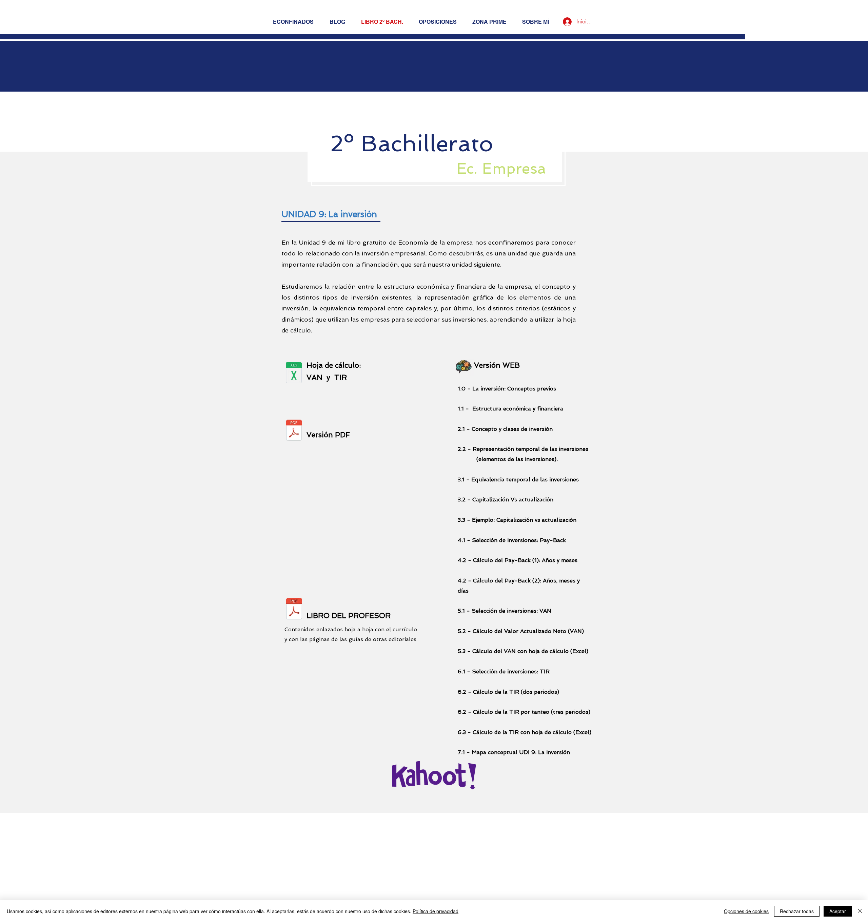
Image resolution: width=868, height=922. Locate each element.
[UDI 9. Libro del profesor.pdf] (294, 610)
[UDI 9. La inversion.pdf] (293, 431)
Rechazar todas (797, 911)
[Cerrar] (860, 911)
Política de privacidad (435, 911)
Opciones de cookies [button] (746, 911)
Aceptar (837, 911)
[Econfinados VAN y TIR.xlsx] (293, 373)
